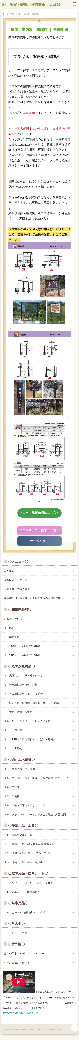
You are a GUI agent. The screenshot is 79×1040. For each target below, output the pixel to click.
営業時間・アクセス (15, 580)
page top (74, 1027)
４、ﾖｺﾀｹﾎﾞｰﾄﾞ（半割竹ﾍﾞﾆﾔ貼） (22, 655)
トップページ (9, 13)
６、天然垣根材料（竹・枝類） (22, 684)
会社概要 (9, 571)
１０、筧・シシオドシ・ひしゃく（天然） (28, 721)
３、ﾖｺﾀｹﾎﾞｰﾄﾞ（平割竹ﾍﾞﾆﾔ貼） (22, 646)
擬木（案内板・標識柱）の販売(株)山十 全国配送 (31, 4)
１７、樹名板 (11, 796)
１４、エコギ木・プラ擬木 (19, 768)
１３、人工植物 (13, 748)
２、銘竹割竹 (11, 637)
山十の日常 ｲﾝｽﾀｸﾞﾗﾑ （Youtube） (26, 953)
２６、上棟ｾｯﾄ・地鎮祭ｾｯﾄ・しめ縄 (24, 912)
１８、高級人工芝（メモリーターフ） (26, 805)
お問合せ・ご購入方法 (17, 589)
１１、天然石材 (13, 730)
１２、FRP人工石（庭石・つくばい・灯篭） (29, 739)
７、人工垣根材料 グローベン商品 (23, 693)
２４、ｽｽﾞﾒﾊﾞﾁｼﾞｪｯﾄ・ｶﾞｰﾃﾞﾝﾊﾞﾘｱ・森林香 (28, 882)
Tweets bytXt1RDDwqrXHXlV (22, 1013)
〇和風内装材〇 (13, 618)
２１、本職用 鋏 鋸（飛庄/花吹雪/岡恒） (29, 844)
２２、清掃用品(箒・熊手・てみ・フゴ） (27, 853)
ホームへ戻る (39, 541)
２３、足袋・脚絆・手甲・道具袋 (23, 862)
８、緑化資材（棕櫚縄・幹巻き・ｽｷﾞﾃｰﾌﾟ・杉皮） (33, 702)
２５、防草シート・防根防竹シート (24, 891)
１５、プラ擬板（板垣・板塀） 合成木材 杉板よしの (36, 778)
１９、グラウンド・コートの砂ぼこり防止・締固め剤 (35, 814)
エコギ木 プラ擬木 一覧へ (39, 530)
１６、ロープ (11, 787)
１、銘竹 (9, 627)
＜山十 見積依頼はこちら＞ (39, 512)
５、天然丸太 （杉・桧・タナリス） (26, 675)
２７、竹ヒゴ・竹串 (15, 932)
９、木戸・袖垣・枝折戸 (18, 711)
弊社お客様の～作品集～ (18, 962)
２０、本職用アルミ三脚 (18, 834)
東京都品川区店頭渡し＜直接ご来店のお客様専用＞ (33, 598)
